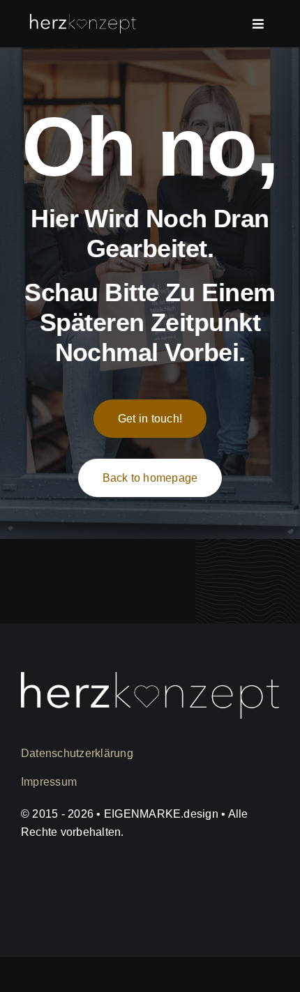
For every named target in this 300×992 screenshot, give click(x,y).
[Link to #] (258, 23)
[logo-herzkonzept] (83, 20)
